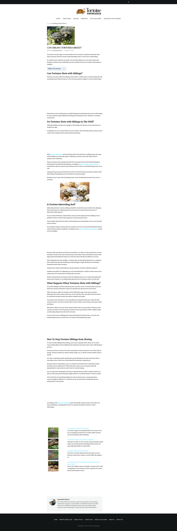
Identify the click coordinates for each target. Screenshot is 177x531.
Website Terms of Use (65, 519)
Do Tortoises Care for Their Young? (78, 428)
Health (76, 18)
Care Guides (67, 18)
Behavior (84, 18)
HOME (58, 18)
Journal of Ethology (63, 403)
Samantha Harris (58, 50)
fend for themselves (56, 154)
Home (48, 23)
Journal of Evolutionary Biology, (88, 229)
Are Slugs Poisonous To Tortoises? (77, 451)
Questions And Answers (112, 18)
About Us (111, 519)
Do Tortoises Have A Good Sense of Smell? (80, 439)
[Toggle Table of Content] (63, 69)
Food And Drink (95, 18)
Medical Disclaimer (101, 519)
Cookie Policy (89, 519)
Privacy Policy (78, 519)
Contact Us (119, 519)
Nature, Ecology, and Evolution (89, 164)
